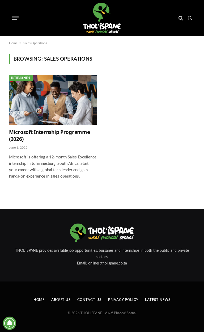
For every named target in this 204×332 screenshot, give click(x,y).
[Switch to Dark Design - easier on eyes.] (189, 18)
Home (13, 43)
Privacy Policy (123, 300)
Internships (21, 77)
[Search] (180, 18)
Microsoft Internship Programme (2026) (49, 135)
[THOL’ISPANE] (102, 18)
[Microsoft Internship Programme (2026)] (53, 100)
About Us (60, 300)
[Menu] (15, 18)
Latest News (158, 300)
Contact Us (89, 300)
